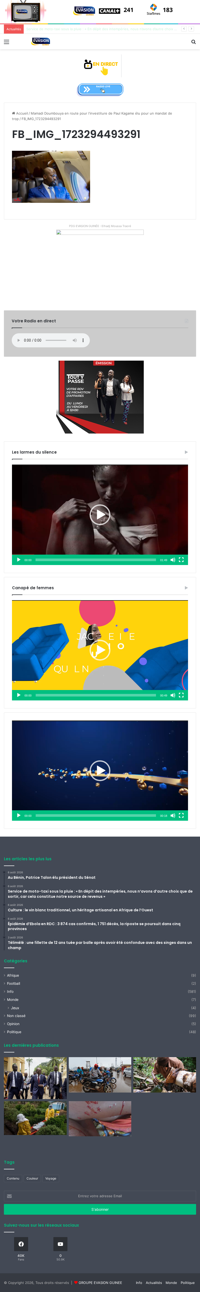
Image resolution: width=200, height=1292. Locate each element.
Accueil (21, 113)
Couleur (32, 1178)
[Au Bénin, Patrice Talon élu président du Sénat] (35, 1078)
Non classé (16, 1016)
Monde (12, 1000)
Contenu (13, 1178)
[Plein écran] (181, 559)
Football (13, 983)
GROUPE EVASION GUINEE (100, 1283)
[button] (100, 514)
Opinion (13, 1024)
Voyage (50, 1178)
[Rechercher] (193, 43)
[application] (100, 515)
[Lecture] (18, 559)
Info (10, 991)
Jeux (15, 1008)
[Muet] (173, 559)
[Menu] (6, 43)
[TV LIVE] (100, 66)
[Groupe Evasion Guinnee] (40, 41)
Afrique (13, 975)
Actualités (154, 1283)
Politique (14, 1032)
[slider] (96, 560)
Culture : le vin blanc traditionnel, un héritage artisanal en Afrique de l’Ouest (88, 29)
